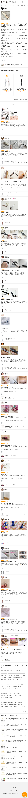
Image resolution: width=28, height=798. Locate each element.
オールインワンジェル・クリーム (19, 670)
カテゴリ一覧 (11, 790)
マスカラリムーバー (5, 675)
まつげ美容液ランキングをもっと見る (20, 99)
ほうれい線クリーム (5, 702)
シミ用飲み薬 (7, 686)
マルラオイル (11, 697)
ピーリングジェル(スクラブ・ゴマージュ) (17, 675)
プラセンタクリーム (5, 695)
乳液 (5, 670)
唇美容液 (9, 679)
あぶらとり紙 (20, 684)
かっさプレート (22, 706)
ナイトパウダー (4, 673)
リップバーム (14, 679)
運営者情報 (5, 793)
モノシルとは (17, 790)
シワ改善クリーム (12, 702)
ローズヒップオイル (5, 697)
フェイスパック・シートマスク (13, 688)
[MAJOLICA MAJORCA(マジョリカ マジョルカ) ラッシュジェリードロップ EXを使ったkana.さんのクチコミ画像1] (5, 15)
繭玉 (2, 693)
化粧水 (2, 670)
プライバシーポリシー (16, 793)
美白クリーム (12, 693)
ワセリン (23, 700)
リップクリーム (4, 682)
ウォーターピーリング (17, 704)
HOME (14, 788)
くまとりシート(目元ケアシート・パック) (9, 684)
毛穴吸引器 (16, 706)
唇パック (19, 679)
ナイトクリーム (18, 700)
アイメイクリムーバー (20, 673)
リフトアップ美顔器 (5, 706)
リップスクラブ (10, 682)
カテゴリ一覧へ (24, 711)
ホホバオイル (11, 695)
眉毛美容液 (14, 677)
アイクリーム (9, 677)
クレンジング (10, 673)
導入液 (11, 670)
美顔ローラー (3, 704)
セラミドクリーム (19, 693)
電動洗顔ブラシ (6, 693)
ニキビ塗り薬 (19, 702)
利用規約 (9, 793)
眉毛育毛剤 (19, 677)
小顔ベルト (11, 706)
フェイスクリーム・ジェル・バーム (8, 700)
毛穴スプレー (3, 677)
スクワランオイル (18, 695)
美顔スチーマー (10, 704)
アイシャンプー (4, 679)
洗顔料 (14, 673)
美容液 (8, 670)
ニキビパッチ (3, 688)
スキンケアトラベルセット (16, 686)
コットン (2, 686)
